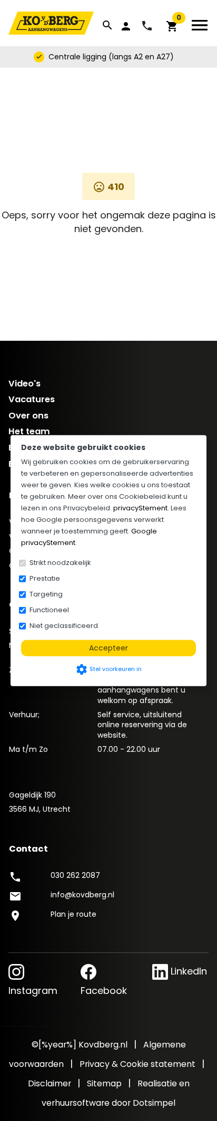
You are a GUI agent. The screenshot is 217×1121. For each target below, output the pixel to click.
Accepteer (108, 648)
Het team (29, 431)
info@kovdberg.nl (82, 894)
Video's (24, 384)
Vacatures (31, 399)
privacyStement (140, 508)
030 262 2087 (75, 875)
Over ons (28, 416)
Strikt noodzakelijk (60, 563)
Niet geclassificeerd (63, 626)
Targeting (46, 594)
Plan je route (73, 914)
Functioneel (49, 610)
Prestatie (44, 578)
